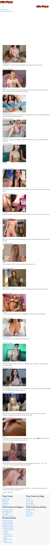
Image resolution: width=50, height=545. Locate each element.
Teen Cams (28, 498)
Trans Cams (5, 505)
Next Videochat (4, 9)
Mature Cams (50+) (31, 505)
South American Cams (7, 516)
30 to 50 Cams (29, 503)
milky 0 (4, 486)
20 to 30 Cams (29, 502)
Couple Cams (5, 503)
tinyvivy (4, 88)
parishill (4, 436)
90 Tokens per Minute (7, 528)
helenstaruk (5, 212)
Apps (5, 540)
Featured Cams (6, 498)
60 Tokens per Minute (7, 526)
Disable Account (8, 539)
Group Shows (29, 514)
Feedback (6, 533)
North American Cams (7, 509)
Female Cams (5, 500)
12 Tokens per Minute (7, 522)
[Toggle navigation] (3, 6)
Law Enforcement (8, 536)
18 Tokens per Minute (7, 523)
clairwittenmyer (6, 387)
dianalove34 (6, 362)
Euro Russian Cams (7, 512)
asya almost (6, 412)
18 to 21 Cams (29, 500)
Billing (5, 537)
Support (6, 531)
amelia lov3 (5, 312)
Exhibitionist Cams (30, 509)
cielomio (5, 237)
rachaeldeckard (6, 113)
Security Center (8, 534)
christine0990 (6, 337)
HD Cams (28, 511)
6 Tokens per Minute (7, 520)
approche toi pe (6, 461)
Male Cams (5, 502)
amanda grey (6, 138)
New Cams (28, 516)
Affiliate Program (8, 542)
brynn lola (5, 163)
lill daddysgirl (6, 63)
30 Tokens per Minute (7, 525)
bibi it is (5, 262)
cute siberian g (6, 287)
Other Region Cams (7, 511)
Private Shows (29, 512)
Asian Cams (5, 514)
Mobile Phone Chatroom (6, 11)
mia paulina (5, 188)
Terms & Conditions (9, 530)
